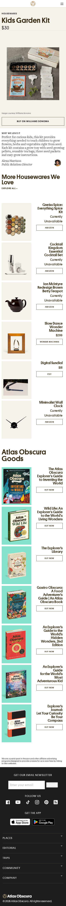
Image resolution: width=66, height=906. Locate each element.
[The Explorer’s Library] (16, 565)
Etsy (49, 374)
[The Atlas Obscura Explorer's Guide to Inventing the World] (16, 486)
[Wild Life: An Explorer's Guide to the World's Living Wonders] (16, 526)
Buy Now (49, 490)
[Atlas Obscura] (17, 897)
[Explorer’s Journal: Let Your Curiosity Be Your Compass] (16, 723)
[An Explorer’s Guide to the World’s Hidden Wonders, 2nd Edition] (16, 644)
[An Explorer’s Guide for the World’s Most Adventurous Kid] (16, 684)
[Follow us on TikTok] (28, 803)
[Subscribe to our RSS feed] (56, 802)
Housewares (9, 13)
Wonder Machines (49, 342)
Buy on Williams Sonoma (33, 121)
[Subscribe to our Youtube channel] (18, 802)
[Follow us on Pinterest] (46, 802)
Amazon (49, 228)
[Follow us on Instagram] (37, 802)
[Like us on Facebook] (8, 802)
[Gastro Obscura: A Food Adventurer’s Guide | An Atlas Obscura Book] (16, 604)
